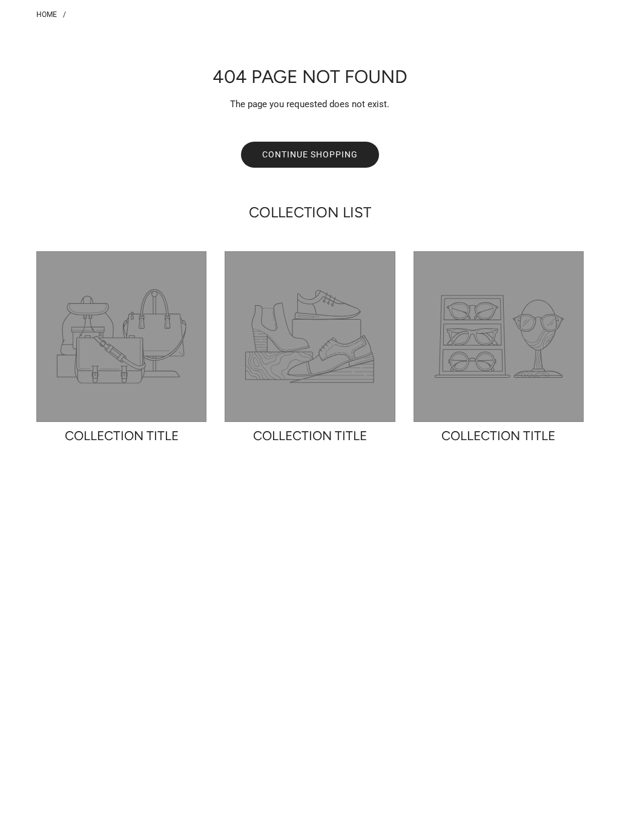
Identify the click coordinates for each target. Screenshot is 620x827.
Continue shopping (310, 154)
